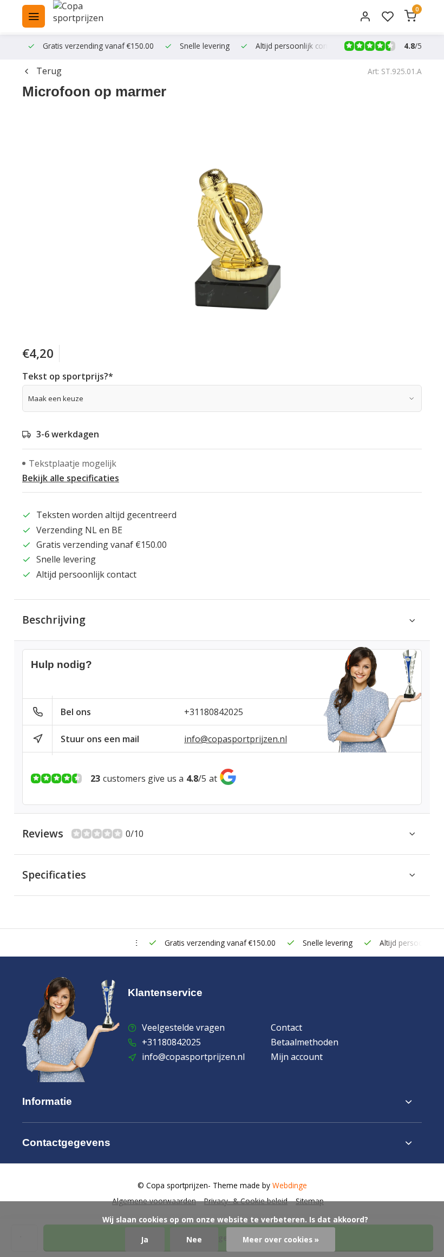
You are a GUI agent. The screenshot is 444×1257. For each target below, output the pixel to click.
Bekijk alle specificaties (70, 478)
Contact (286, 1027)
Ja (144, 1239)
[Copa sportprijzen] (91, 16)
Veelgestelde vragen (183, 1027)
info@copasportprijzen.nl (235, 739)
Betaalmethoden (304, 1042)
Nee (194, 1239)
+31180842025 (213, 712)
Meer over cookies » (281, 1239)
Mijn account (297, 1057)
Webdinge (289, 1185)
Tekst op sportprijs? (67, 376)
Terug (49, 71)
